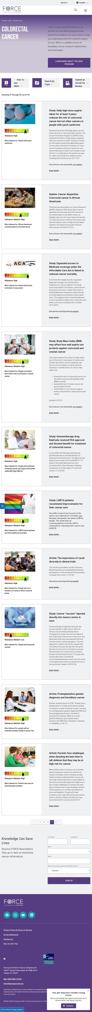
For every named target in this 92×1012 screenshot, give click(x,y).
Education (4, 20)
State (49, 847)
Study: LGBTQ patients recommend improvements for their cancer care (66, 504)
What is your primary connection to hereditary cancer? (63, 866)
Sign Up (69, 880)
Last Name (74, 837)
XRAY (10, 20)
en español (77, 234)
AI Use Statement (11, 935)
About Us (64, 3)
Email (50, 856)
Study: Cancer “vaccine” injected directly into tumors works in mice (67, 617)
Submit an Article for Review (80, 82)
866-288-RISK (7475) (13, 979)
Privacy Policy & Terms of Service (18, 930)
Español (82, 3)
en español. (77, 165)
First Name (51, 837)
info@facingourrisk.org (13, 984)
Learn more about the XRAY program (69, 62)
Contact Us (8, 939)
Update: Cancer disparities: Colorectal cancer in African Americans (64, 198)
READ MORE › (54, 171)
